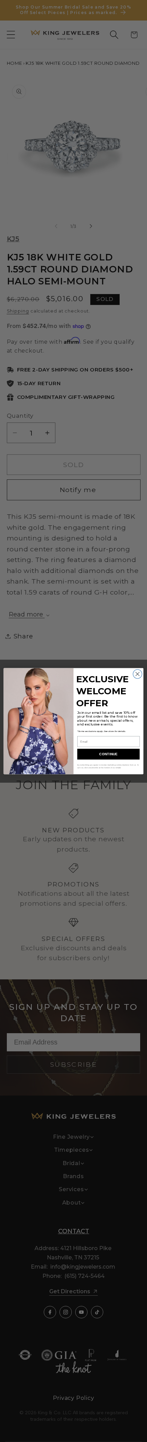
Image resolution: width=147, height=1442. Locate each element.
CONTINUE (108, 754)
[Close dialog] (137, 673)
